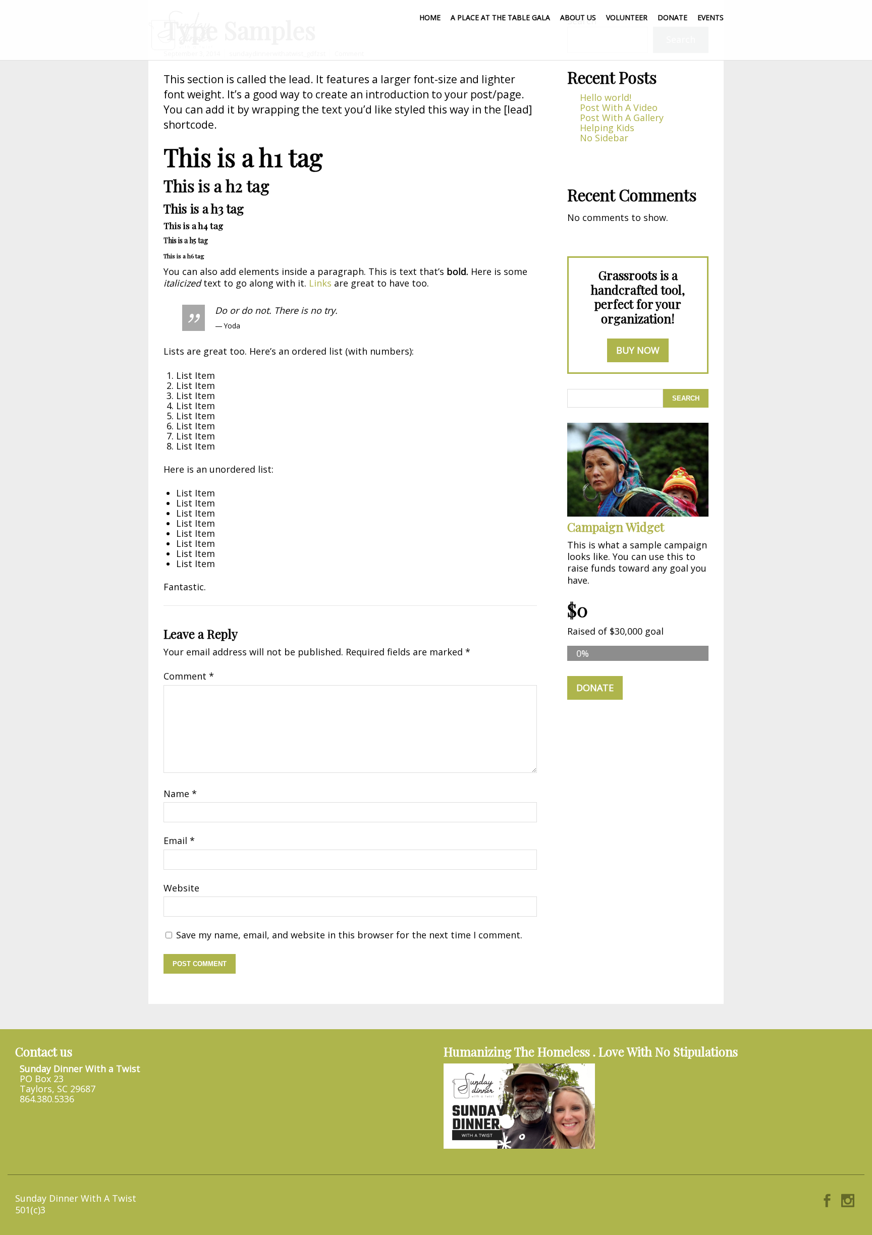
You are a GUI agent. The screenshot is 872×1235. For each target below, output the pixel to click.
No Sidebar (604, 138)
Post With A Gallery (622, 117)
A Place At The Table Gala (500, 17)
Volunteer (626, 17)
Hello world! (605, 97)
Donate (672, 17)
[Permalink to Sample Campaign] (637, 513)
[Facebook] (827, 1198)
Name (180, 794)
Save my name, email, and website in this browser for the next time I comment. (349, 935)
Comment (189, 676)
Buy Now (638, 350)
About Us (578, 17)
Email (179, 840)
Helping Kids (607, 128)
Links (320, 283)
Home (430, 17)
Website (181, 888)
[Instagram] (848, 1198)
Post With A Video (619, 107)
